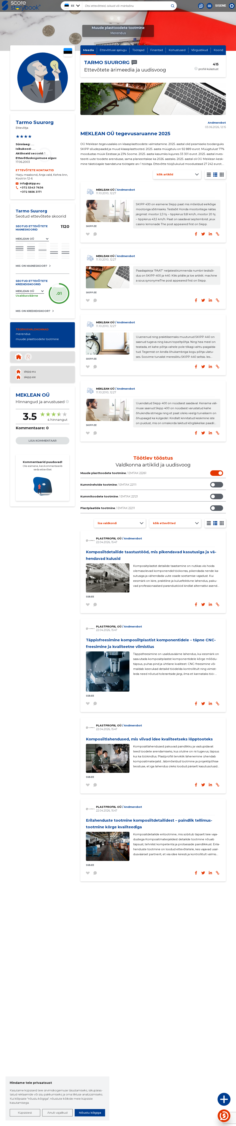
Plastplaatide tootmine (107, 508)
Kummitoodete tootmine (109, 496)
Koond (218, 50)
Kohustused (177, 50)
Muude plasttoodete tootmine (113, 473)
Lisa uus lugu (210, 1100)
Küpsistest (25, 1112)
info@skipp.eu (30, 183)
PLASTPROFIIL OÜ (119, 538)
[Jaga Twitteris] (203, 300)
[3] (215, 174)
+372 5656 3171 (30, 191)
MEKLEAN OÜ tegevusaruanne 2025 (125, 134)
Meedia (88, 50)
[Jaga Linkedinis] (210, 300)
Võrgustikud (199, 50)
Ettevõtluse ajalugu (113, 50)
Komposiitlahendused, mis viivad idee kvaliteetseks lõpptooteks (149, 739)
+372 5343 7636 (31, 187)
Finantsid (156, 50)
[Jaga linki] (217, 300)
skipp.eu (30, 371)
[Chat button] (201, 6)
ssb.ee (90, 596)
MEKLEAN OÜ (115, 189)
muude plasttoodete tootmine (37, 339)
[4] (221, 174)
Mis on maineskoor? (31, 265)
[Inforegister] (28, 357)
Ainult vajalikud (57, 1112)
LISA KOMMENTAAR (43, 440)
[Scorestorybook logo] (21, 6)
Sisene (220, 5)
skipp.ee (30, 377)
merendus (23, 334)
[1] (208, 174)
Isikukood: (24, 149)
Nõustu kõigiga (90, 1112)
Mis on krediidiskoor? (33, 311)
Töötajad (138, 50)
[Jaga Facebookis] (196, 300)
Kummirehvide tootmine (108, 484)
